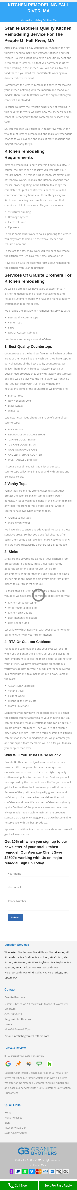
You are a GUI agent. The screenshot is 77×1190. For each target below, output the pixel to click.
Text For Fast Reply (58, 1185)
